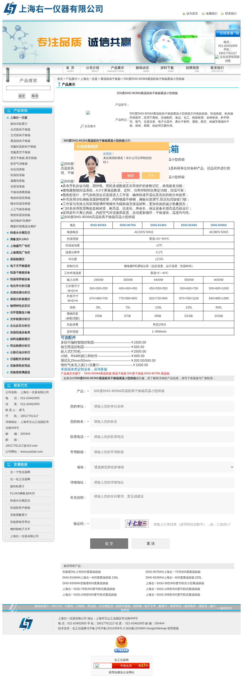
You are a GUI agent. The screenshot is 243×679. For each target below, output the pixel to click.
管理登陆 (173, 628)
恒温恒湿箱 (17, 175)
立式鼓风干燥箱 (20, 135)
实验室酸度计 (18, 514)
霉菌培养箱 (17, 180)
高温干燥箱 (119, 373)
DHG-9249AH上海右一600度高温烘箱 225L (174, 577)
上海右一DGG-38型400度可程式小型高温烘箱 (175, 583)
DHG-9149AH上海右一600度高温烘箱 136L (90, 577)
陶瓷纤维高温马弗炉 (23, 226)
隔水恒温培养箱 (20, 203)
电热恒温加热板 (20, 215)
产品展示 (71, 79)
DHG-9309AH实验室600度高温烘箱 (85, 583)
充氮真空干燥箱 (20, 152)
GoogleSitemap (156, 628)
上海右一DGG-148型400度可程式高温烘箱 (173, 589)
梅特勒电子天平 (20, 529)
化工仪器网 (79, 628)
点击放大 (90, 126)
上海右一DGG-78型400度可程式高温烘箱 (88, 589)
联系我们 (231, 13)
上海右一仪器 (89, 79)
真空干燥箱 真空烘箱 (23, 158)
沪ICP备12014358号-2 (110, 628)
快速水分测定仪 (20, 500)
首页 (60, 79)
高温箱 (165, 373)
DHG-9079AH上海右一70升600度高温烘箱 (173, 572)
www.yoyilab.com (31, 451)
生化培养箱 (17, 169)
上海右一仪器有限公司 (24, 536)
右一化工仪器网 (20, 479)
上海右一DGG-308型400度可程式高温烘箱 (173, 594)
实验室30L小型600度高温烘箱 (81, 572)
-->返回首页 (224, 608)
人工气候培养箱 (20, 209)
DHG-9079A (152, 373)
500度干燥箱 (135, 373)
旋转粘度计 (17, 486)
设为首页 (192, 13)
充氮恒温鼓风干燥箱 (23, 146)
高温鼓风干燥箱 (20, 141)
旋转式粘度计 (19, 123)
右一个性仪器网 (20, 472)
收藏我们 (211, 13)
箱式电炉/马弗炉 (20, 220)
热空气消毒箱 (19, 163)
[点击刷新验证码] (137, 524)
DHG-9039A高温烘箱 (98, 373)
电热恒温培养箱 (20, 198)
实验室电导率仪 (20, 522)
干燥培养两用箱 (20, 192)
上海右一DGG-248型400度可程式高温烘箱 (89, 594)
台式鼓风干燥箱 (20, 129)
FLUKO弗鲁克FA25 (22, 493)
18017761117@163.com (21, 445)
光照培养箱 (17, 186)
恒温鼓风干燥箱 (20, 507)
